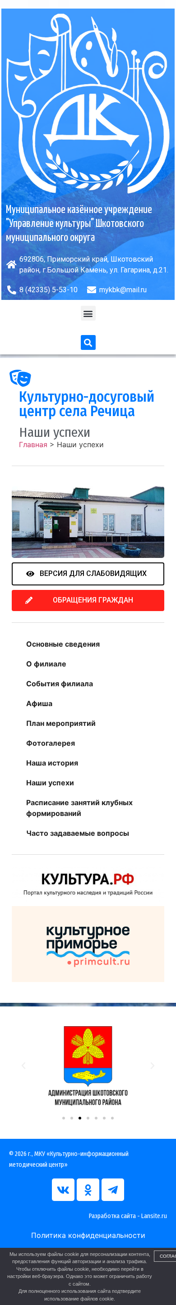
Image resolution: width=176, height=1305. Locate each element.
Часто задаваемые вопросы (77, 833)
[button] (88, 313)
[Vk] (63, 1189)
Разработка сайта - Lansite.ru (128, 1216)
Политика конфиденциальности (88, 1235)
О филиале (46, 663)
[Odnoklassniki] (88, 1189)
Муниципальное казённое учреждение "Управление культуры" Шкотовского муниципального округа (79, 223)
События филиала (59, 683)
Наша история (52, 762)
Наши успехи (50, 782)
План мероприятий (61, 723)
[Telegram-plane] (113, 1189)
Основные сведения (63, 643)
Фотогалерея (50, 743)
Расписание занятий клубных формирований (79, 808)
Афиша (39, 703)
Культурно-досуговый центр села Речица (86, 404)
